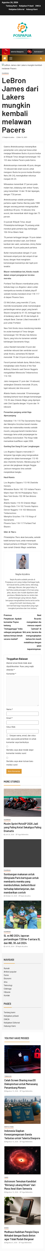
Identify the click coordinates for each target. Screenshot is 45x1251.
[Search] (40, 58)
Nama (9, 709)
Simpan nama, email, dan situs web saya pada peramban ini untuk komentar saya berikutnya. (21, 738)
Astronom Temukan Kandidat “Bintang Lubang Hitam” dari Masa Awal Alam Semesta (20, 1185)
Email (9, 718)
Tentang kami (11, 6)
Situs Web (10, 727)
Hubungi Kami (32, 9)
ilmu (5, 982)
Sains (6, 1177)
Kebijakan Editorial (16, 9)
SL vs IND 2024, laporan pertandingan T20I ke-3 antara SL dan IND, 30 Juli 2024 (22, 939)
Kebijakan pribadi (26, 6)
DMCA (38, 6)
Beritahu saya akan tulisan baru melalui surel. (19, 763)
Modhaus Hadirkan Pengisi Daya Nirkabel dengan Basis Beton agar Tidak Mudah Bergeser (21, 1235)
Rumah (7, 968)
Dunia (6, 975)
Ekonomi (7, 978)
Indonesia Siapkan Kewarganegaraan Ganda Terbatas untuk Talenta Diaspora (22, 1134)
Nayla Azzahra (9, 137)
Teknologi (8, 985)
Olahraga (5, 73)
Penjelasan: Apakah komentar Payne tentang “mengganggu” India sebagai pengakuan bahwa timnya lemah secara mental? (13, 627)
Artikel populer (10, 972)
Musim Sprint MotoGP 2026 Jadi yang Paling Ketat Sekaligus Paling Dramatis (22, 827)
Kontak (7, 995)
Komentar (11, 674)
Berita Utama (9, 1127)
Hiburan (7, 992)
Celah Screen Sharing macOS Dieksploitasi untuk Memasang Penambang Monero (21, 1084)
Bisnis (6, 1228)
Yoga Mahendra (23, 834)
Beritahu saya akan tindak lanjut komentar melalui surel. (19, 751)
